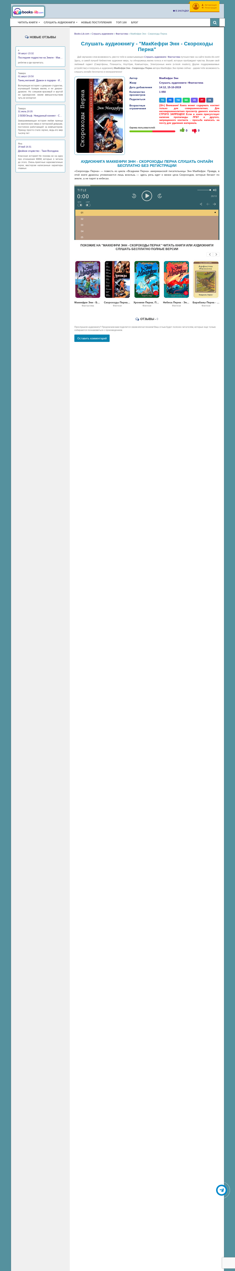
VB (194, 100)
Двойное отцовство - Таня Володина (38, 151)
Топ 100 (121, 22)
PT (202, 100)
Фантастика (174, 57)
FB (170, 100)
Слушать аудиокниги (155, 57)
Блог (134, 22)
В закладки (182, 11)
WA (186, 100)
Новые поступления (96, 22)
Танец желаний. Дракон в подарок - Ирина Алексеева (40, 80)
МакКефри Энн (168, 78)
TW (178, 100)
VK (209, 100)
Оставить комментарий (92, 338)
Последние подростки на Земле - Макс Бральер (40, 57)
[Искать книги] (214, 22)
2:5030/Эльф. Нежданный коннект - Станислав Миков (40, 115)
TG (162, 100)
